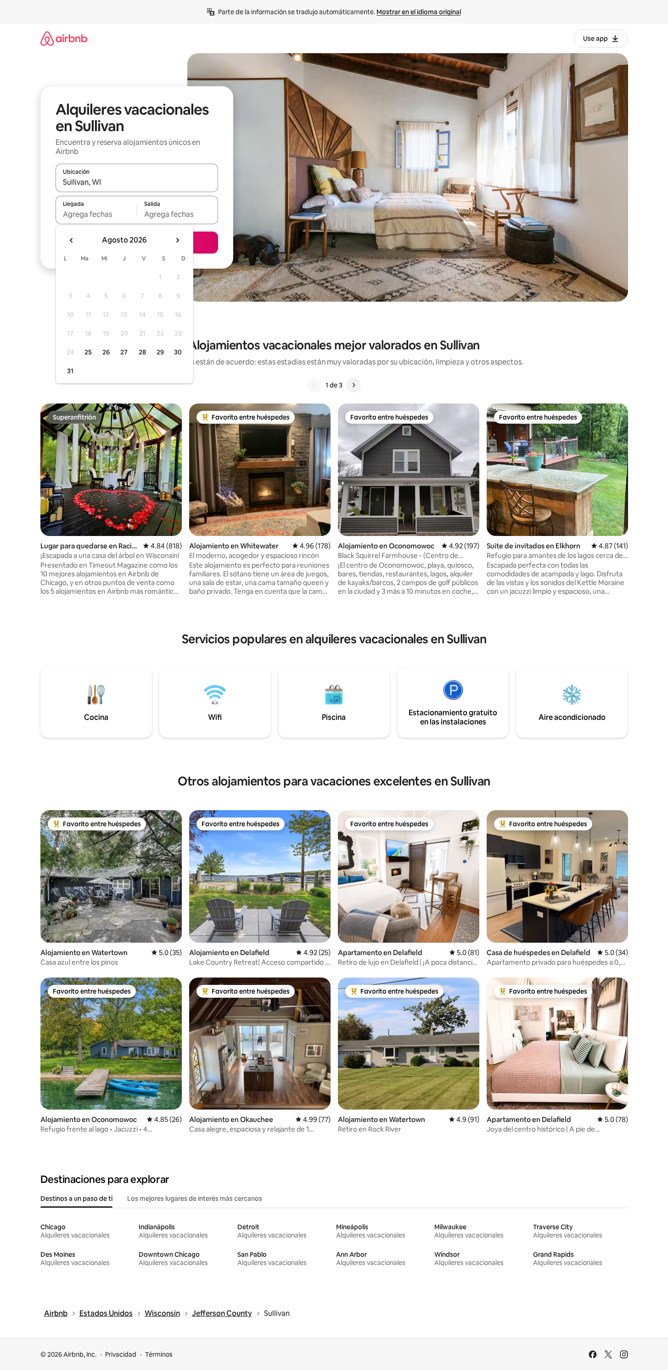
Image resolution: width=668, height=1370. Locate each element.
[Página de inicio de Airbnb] (63, 38)
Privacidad (120, 1354)
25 (88, 352)
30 (178, 352)
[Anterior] (314, 385)
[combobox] (137, 182)
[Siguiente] (353, 385)
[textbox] (96, 214)
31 (70, 371)
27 (124, 352)
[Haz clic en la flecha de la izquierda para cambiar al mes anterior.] (71, 240)
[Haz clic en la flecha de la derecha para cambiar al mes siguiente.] (177, 240)
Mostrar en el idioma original (418, 12)
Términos (159, 1354)
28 (142, 352)
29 (160, 352)
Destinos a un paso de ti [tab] (76, 1198)
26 (106, 352)
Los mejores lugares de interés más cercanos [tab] (194, 1198)
